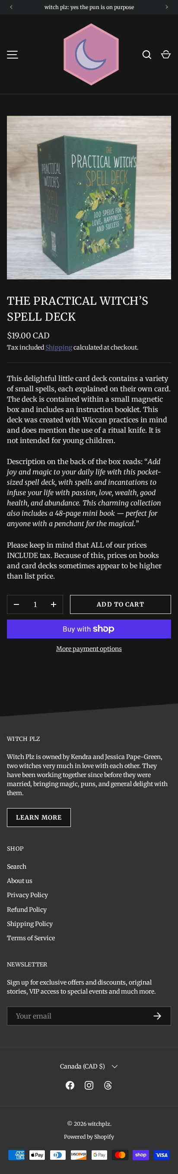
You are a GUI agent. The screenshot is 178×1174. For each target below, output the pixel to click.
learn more (39, 817)
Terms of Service (31, 938)
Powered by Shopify (89, 1137)
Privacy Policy (27, 895)
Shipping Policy (30, 924)
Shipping (58, 347)
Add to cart (120, 604)
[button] (165, 54)
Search (16, 866)
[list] (89, 197)
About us (19, 881)
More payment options (89, 649)
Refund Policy (27, 910)
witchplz (99, 1124)
